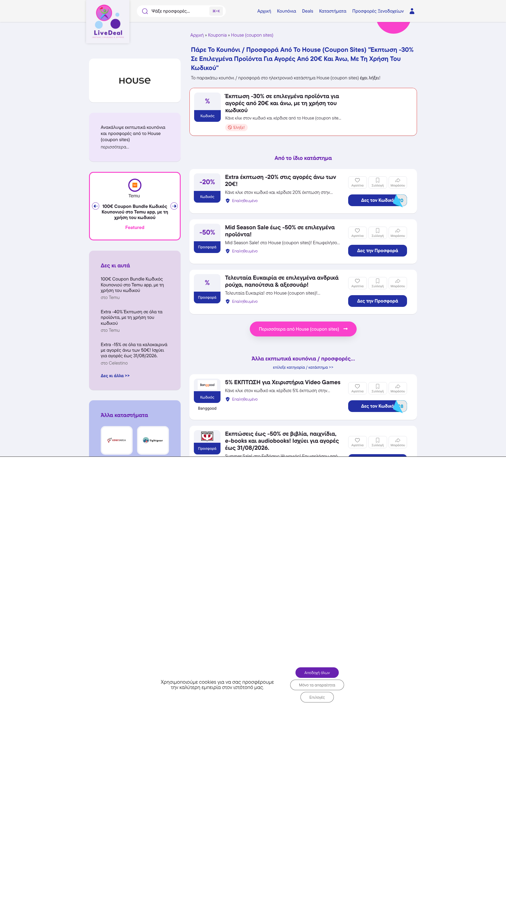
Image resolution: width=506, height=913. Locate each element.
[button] (135, 147)
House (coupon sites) (252, 35)
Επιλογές (317, 697)
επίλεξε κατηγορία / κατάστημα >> (303, 367)
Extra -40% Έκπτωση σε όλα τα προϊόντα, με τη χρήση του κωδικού (132, 317)
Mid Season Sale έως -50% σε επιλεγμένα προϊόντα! (279, 231)
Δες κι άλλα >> (115, 375)
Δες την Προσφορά (377, 250)
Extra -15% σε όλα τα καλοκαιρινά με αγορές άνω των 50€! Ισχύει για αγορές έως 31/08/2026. (134, 350)
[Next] (174, 206)
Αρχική (197, 35)
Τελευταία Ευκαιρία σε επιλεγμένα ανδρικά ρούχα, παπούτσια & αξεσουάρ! (281, 281)
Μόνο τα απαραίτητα (317, 685)
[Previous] (95, 206)
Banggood (207, 408)
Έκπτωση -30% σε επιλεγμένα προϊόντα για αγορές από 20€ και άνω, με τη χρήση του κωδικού (282, 103)
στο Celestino (114, 363)
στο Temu (110, 297)
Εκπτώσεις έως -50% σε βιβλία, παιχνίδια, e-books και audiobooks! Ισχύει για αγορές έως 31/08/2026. (282, 440)
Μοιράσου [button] (398, 185)
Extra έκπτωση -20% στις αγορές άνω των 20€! (280, 180)
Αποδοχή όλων (317, 673)
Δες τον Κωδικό (382, 200)
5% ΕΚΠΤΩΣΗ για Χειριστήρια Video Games (282, 382)
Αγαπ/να (357, 185)
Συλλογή (378, 185)
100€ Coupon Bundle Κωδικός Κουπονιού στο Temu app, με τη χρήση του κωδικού (135, 212)
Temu (134, 196)
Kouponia (217, 35)
